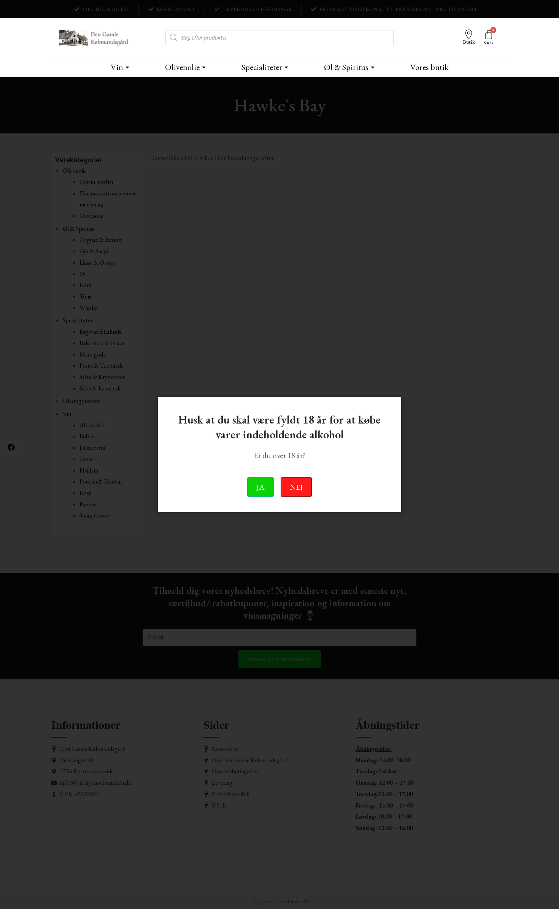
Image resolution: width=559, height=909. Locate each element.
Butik (469, 42)
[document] (279, 454)
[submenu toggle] (127, 67)
